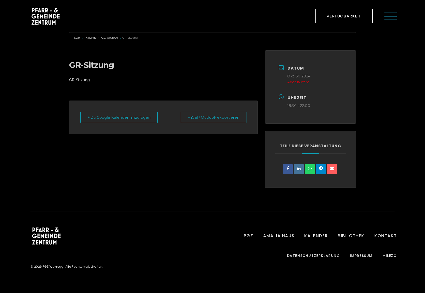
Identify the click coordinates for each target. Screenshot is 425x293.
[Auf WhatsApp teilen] (310, 169)
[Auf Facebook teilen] (288, 169)
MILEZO (389, 255)
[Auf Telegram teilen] (321, 169)
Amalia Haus (279, 236)
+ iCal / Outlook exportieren (213, 117)
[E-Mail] (332, 169)
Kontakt (385, 236)
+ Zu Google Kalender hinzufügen (119, 117)
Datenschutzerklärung (313, 255)
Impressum (361, 255)
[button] (344, 16)
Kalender (316, 236)
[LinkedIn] (299, 169)
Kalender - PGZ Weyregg (102, 37)
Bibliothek (351, 236)
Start (77, 37)
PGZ (248, 236)
